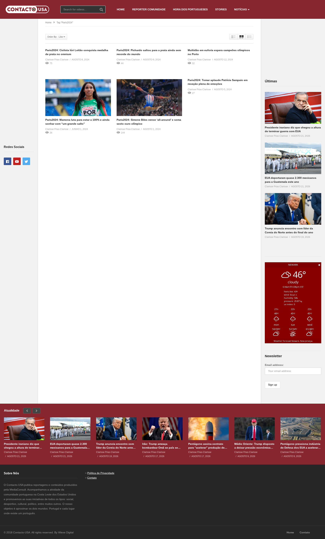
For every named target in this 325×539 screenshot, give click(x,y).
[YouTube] (17, 161)
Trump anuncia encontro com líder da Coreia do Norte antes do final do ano (115, 445)
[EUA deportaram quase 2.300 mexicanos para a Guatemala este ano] (293, 158)
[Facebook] (7, 161)
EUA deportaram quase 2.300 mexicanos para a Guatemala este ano (68, 445)
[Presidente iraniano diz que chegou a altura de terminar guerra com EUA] (293, 108)
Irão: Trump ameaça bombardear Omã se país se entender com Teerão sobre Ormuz (160, 445)
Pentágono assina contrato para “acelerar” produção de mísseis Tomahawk (206, 445)
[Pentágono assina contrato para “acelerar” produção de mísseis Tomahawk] (208, 428)
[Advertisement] (19, 81)
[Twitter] (26, 161)
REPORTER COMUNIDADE (149, 9)
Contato (92, 477)
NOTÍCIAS (240, 9)
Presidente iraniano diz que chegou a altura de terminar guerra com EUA (21, 445)
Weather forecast (293, 341)
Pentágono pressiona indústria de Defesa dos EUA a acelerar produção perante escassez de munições (300, 445)
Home (48, 22)
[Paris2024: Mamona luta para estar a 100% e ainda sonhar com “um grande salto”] (78, 97)
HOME (121, 9)
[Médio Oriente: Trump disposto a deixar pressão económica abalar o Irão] (254, 428)
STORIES (221, 9)
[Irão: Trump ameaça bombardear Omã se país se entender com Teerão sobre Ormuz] (162, 428)
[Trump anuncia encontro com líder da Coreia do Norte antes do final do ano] (293, 209)
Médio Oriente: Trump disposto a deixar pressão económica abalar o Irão (254, 445)
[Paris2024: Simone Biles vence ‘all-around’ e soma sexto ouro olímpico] (149, 97)
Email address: (274, 364)
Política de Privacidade (100, 473)
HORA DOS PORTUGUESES (190, 9)
